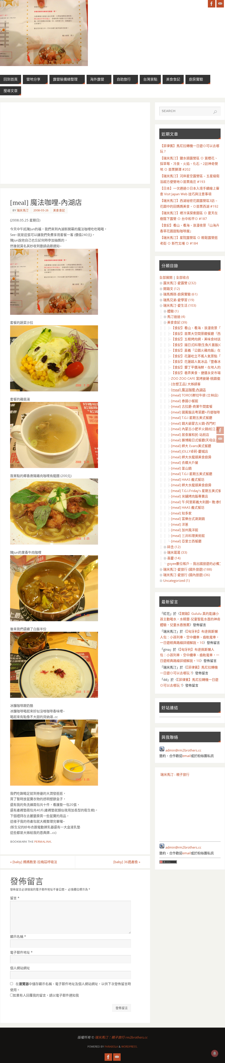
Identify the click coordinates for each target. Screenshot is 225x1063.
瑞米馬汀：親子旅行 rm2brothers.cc (121, 1037)
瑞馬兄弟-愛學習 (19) (178, 300)
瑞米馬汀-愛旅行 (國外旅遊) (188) (187, 569)
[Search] (215, 112)
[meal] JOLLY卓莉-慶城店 (189, 451)
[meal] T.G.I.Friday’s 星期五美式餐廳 (198, 490)
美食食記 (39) (177, 322)
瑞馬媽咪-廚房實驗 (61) (180, 294)
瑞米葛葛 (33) (177, 552)
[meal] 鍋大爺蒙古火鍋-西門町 (193, 423)
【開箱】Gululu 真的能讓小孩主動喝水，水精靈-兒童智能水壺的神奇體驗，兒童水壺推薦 (190, 619)
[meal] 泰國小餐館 (184, 401)
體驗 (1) (172, 311)
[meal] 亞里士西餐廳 (186, 541)
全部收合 (182, 277)
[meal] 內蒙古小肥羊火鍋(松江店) (195, 429)
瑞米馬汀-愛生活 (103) (179, 305)
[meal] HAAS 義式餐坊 (187, 479)
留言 (14, 898)
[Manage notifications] (214, 1053)
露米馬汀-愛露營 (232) (179, 283)
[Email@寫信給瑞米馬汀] (220, 439)
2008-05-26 (41, 210)
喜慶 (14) (173, 558)
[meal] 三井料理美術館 (188, 535)
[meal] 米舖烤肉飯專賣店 (189, 496)
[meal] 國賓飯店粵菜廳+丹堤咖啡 (195, 412)
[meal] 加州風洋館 (184, 530)
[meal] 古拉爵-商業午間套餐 (191, 406)
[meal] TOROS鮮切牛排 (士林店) (194, 395)
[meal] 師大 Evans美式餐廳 (191, 446)
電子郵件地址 (21, 952)
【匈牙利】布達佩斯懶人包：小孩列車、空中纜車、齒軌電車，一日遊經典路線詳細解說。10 (189, 637)
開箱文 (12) (171, 288)
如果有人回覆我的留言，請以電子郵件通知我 (46, 995)
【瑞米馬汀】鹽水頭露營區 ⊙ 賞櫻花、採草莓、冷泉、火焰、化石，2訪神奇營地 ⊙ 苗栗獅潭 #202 (189, 163)
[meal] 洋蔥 (179, 524)
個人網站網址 (20, 968)
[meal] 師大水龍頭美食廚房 (191, 457)
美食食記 (59, 210)
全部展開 (165, 277)
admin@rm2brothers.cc (183, 750)
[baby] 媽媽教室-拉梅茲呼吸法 (33, 862)
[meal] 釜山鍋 (181, 468)
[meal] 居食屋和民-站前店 (190, 434)
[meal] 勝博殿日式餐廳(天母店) (193, 440)
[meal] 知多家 (181, 513)
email (186, 755)
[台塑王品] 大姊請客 (186, 384)
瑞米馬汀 (23, 210)
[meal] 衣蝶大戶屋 (184, 462)
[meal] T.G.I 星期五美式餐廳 (191, 417)
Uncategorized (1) (176, 580)
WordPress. (129, 1046)
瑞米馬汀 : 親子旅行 (174, 774)
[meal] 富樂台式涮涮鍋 (188, 518)
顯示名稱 (18, 936)
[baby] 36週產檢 (126, 862)
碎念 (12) (173, 547)
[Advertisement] (75, 143)
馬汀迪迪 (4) (176, 316)
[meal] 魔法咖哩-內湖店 (188, 389)
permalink (42, 842)
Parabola (111, 1046)
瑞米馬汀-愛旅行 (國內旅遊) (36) (186, 575)
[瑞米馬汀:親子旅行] (220, 430)
